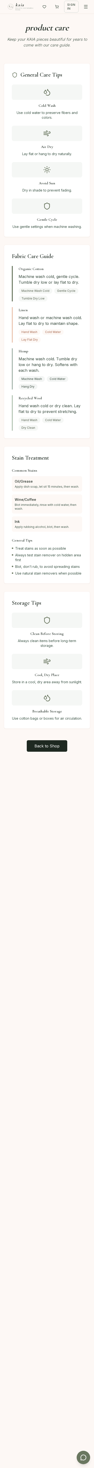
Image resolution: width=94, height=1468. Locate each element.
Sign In (71, 6)
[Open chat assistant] (83, 1457)
